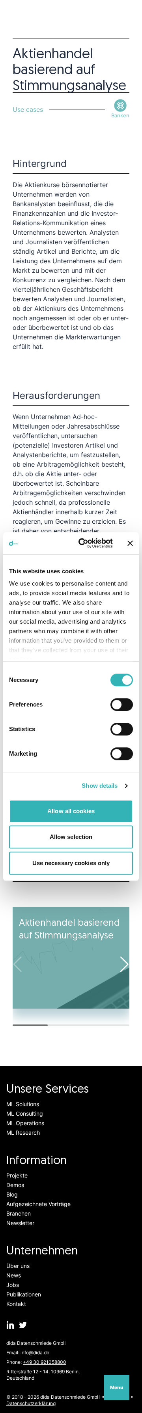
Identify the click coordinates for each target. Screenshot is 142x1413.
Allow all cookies (71, 811)
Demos (15, 1184)
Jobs (12, 1284)
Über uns (18, 1265)
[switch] (121, 704)
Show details (100, 785)
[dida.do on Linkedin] (10, 1325)
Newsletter (20, 1223)
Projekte (17, 1175)
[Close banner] (130, 543)
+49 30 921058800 (44, 1362)
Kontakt (16, 1303)
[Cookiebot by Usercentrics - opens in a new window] (83, 543)
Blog (12, 1194)
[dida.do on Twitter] (22, 1325)
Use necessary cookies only (71, 863)
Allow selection (71, 836)
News (13, 1275)
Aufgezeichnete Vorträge (38, 1203)
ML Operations (25, 1123)
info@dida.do (35, 1353)
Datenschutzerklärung (31, 1403)
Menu (116, 1387)
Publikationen (23, 1294)
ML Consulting (24, 1113)
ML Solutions (22, 1104)
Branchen (18, 1213)
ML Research (23, 1132)
